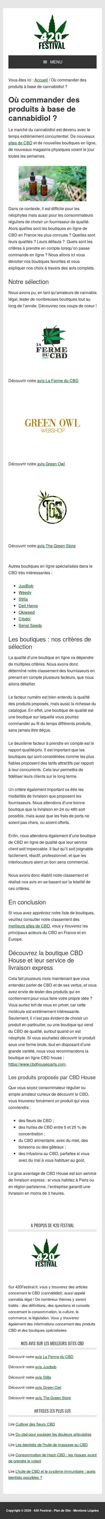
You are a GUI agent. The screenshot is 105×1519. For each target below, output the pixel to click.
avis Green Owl (51, 464)
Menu (56, 62)
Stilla (23, 599)
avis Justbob (45, 1366)
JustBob (26, 586)
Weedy (25, 592)
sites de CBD (20, 143)
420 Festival (42, 1510)
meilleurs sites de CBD (29, 926)
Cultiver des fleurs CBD (35, 1424)
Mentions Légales (86, 1510)
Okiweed (27, 612)
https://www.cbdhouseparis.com (36, 1064)
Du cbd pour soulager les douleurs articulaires (53, 1434)
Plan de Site (62, 1510)
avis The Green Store (56, 546)
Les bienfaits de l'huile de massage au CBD (52, 1444)
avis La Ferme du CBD (57, 380)
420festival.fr (52, 32)
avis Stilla (43, 1377)
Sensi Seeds (30, 625)
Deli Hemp (28, 606)
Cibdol (25, 619)
